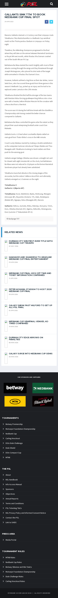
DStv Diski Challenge (14, 443)
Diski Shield (10, 448)
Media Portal (11, 540)
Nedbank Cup (11, 433)
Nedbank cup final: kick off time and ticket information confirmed (30, 274)
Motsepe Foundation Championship (20, 429)
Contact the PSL (12, 517)
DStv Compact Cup (13, 452)
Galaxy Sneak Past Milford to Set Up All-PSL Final (30, 306)
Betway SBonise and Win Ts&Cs (19, 567)
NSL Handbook (12, 479)
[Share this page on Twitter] (51, 22)
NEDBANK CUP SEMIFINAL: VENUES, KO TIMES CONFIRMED (28, 322)
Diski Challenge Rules (14, 576)
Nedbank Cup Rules (14, 562)
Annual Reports (12, 498)
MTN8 (8, 457)
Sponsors (10, 489)
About (8, 475)
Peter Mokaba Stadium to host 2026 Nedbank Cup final (30, 290)
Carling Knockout (13, 438)
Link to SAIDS (11, 522)
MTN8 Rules (10, 557)
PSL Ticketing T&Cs (14, 508)
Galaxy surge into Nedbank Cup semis (30, 353)
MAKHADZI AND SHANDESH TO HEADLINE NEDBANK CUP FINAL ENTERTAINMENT (30, 258)
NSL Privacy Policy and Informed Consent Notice (26, 513)
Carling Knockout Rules (15, 581)
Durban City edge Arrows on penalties (26, 338)
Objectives (10, 494)
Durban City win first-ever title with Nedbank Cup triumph (31, 242)
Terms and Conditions (15, 503)
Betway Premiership (14, 424)
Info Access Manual (14, 484)
